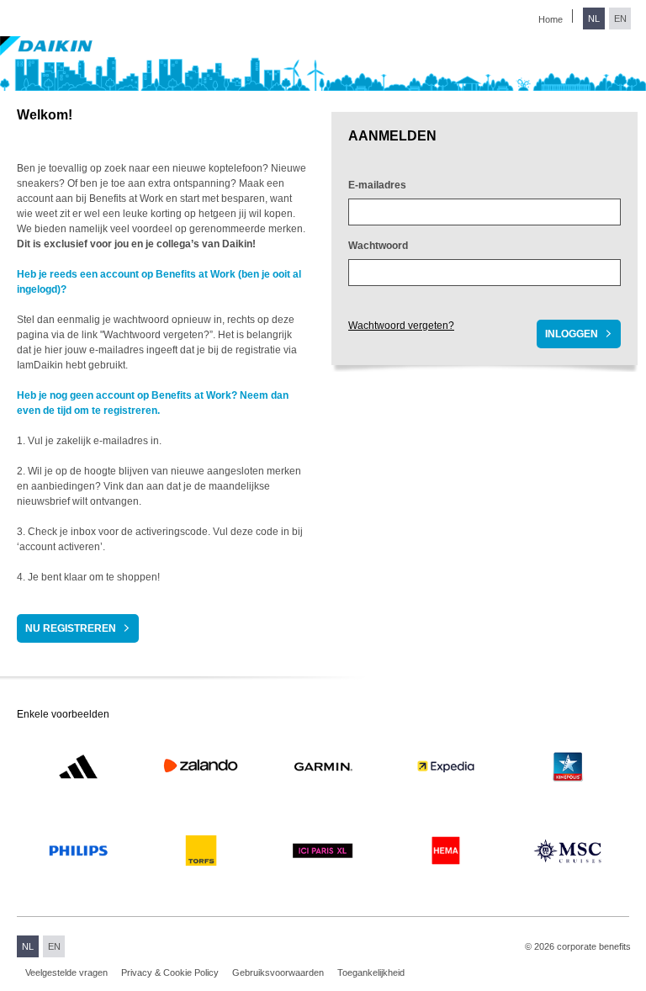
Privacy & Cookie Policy (170, 972)
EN (620, 18)
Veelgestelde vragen (66, 972)
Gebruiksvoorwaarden (278, 972)
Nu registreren (70, 628)
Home (550, 19)
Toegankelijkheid (371, 972)
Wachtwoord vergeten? (401, 325)
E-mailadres (377, 185)
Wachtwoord (378, 246)
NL (594, 18)
